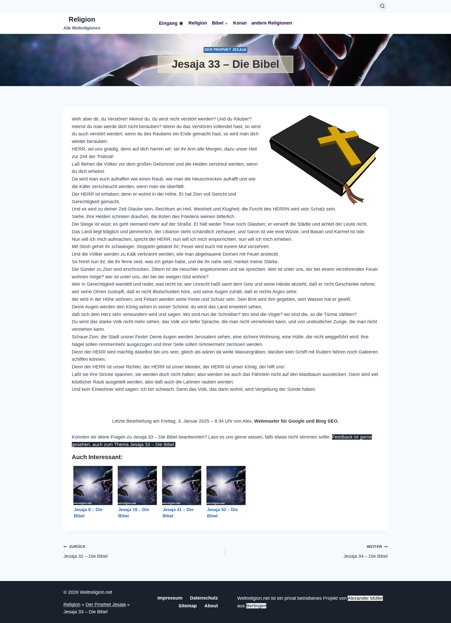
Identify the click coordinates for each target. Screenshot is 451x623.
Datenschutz (204, 598)
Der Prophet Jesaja (225, 50)
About (211, 605)
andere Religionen (271, 23)
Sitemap (188, 605)
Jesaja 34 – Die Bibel (365, 551)
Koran (240, 23)
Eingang (168, 23)
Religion (197, 23)
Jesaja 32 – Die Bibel (85, 551)
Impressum (169, 598)
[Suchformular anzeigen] (382, 6)
